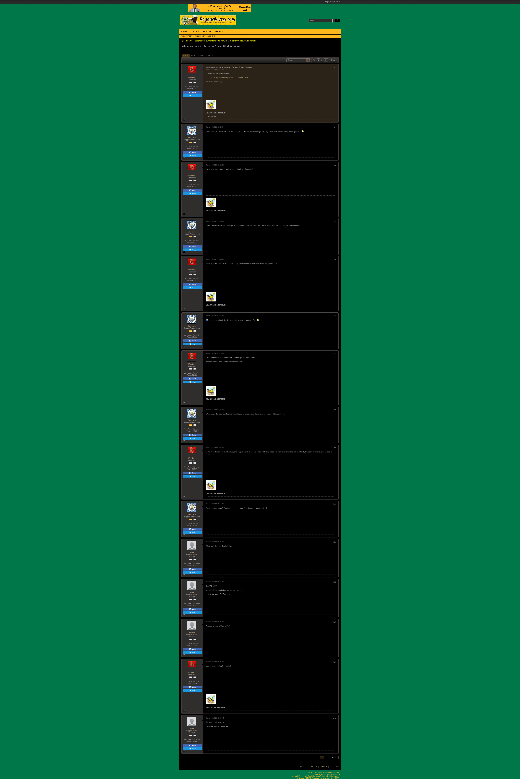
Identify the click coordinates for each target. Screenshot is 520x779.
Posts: (189, 89)
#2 (335, 127)
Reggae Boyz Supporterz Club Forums (211, 41)
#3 (335, 165)
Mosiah (191, 78)
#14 (334, 662)
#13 (334, 622)
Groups (218, 31)
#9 (335, 448)
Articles (207, 31)
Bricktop (192, 137)
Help (302, 767)
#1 (335, 67)
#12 (334, 582)
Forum (189, 41)
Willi (192, 552)
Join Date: (188, 87)
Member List (200, 36)
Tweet (193, 96)
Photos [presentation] (211, 56)
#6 (335, 316)
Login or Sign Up (331, 2)
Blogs (196, 31)
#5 (335, 259)
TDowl (192, 632)
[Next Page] (327, 60)
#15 (334, 718)
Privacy (323, 767)
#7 (335, 354)
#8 (335, 410)
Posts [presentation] (185, 56)
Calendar (211, 36)
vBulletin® (326, 774)
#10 (334, 504)
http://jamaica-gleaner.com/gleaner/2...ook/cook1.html (227, 77)
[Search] (337, 20)
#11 (334, 542)
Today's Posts (186, 36)
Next (334, 757)
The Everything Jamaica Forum (243, 41)
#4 (335, 221)
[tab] (185, 55)
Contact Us (312, 767)
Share (193, 92)
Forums (184, 31)
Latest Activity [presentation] (198, 56)
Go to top (334, 767)
